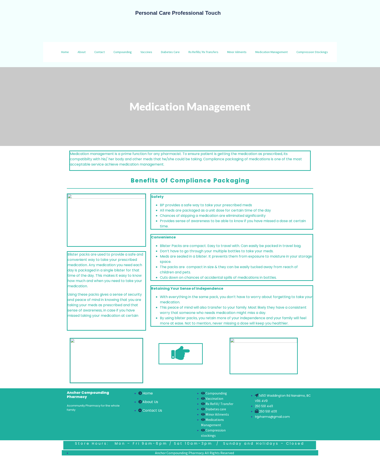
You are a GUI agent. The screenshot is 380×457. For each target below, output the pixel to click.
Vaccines (146, 52)
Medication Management (271, 52)
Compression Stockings (312, 52)
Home (65, 52)
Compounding (122, 52)
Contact (99, 52)
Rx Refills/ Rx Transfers (203, 52)
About (82, 52)
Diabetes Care (170, 52)
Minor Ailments (237, 52)
